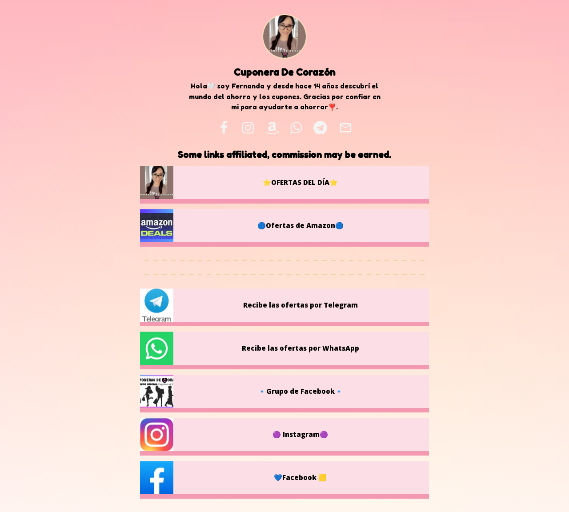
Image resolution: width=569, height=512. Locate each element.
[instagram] (248, 127)
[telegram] (320, 127)
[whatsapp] (296, 127)
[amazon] (272, 127)
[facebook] (223, 127)
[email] (345, 127)
